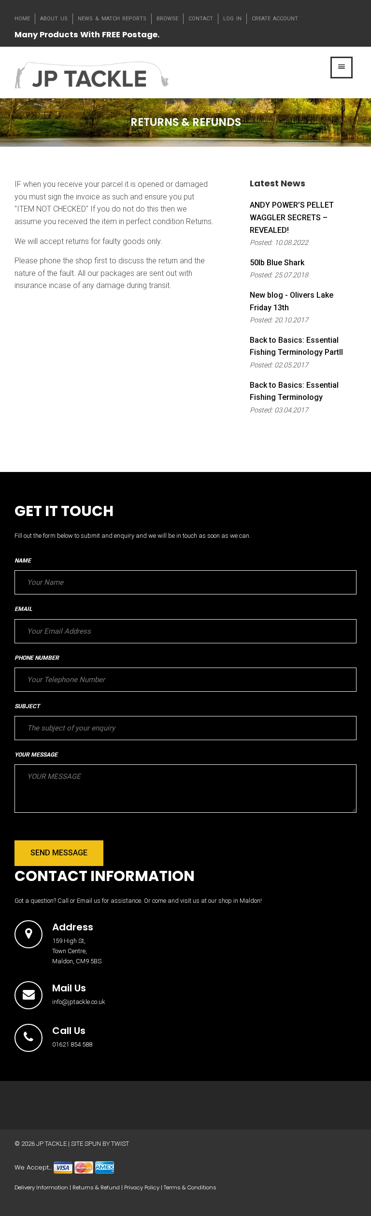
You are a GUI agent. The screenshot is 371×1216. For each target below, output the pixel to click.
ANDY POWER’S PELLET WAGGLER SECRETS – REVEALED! (292, 217)
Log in (232, 18)
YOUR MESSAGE (35, 754)
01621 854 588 (72, 1044)
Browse (167, 18)
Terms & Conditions (190, 1187)
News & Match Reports (112, 18)
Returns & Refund (96, 1187)
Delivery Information (41, 1187)
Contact (200, 18)
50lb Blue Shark (277, 262)
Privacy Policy (141, 1187)
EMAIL (23, 609)
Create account (275, 18)
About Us (54, 18)
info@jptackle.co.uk (78, 1001)
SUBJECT (27, 706)
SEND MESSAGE (58, 852)
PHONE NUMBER (36, 657)
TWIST (120, 1143)
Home (22, 18)
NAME (22, 560)
